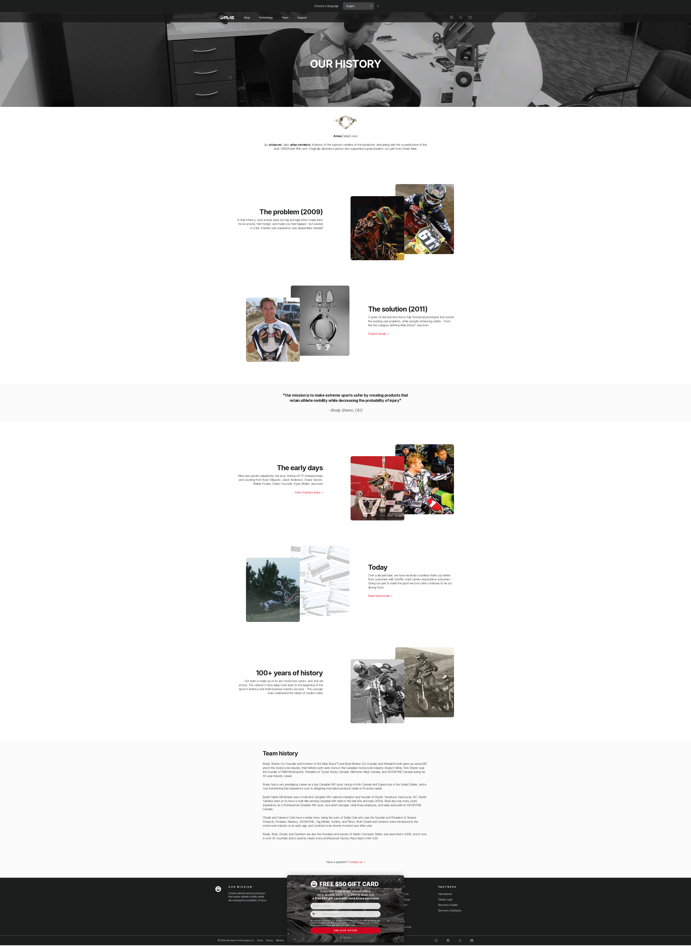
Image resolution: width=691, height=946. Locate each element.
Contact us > (357, 862)
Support (302, 17)
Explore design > (378, 333)
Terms (260, 940)
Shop (247, 17)
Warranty (280, 940)
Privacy (269, 940)
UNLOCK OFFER (345, 930)
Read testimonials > (380, 596)
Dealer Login (445, 899)
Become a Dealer (448, 905)
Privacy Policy (362, 925)
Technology (266, 17)
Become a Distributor (450, 910)
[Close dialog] (399, 879)
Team (285, 17)
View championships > (309, 492)
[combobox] (316, 914)
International (445, 894)
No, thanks (345, 937)
